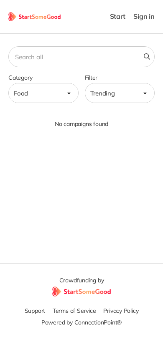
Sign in (144, 16)
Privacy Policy (120, 310)
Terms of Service (74, 310)
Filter (91, 77)
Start (117, 16)
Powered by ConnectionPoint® (81, 322)
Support (35, 310)
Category (20, 77)
